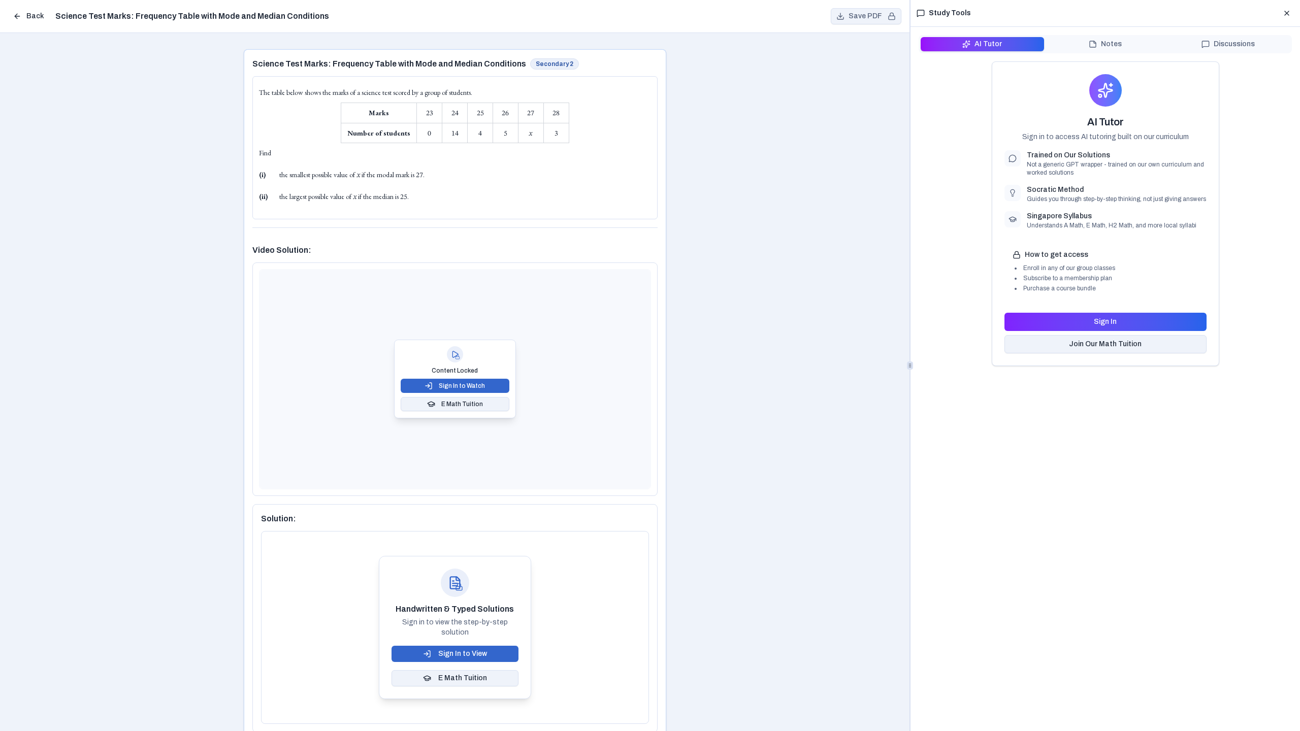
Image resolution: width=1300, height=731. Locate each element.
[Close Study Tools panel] (1287, 13)
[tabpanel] (1105, 213)
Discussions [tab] (1234, 44)
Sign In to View (462, 653)
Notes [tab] (1111, 44)
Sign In (1105, 321)
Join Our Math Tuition (1105, 344)
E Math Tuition (462, 404)
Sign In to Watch (462, 385)
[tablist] (1105, 44)
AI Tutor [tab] (988, 44)
